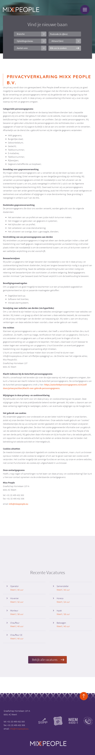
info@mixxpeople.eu (18, 503)
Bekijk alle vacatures (44, 660)
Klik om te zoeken (58, 48)
